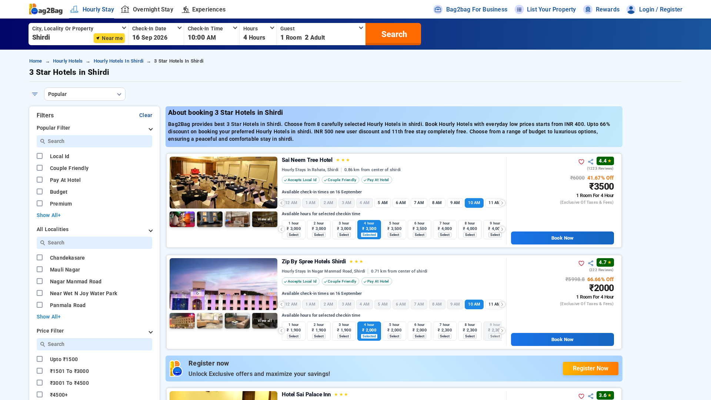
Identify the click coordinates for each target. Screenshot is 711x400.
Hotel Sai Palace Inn (315, 394)
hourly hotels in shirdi (119, 61)
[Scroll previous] (281, 203)
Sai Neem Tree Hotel (316, 160)
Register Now (590, 368)
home (35, 61)
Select (294, 235)
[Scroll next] (502, 203)
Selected (369, 235)
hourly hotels (68, 61)
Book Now (562, 238)
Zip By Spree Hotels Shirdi (322, 261)
